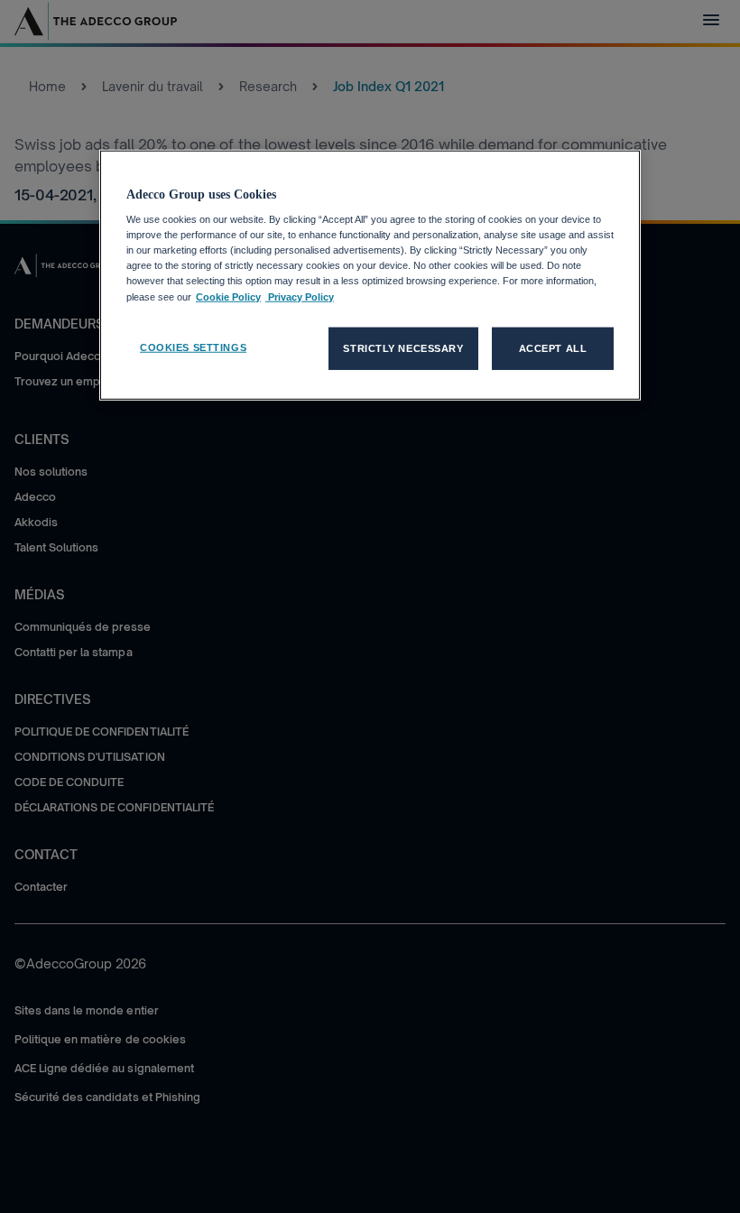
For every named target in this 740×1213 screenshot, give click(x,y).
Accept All (553, 347)
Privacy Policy (299, 296)
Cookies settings (193, 346)
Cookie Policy (228, 296)
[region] (370, 275)
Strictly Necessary (403, 347)
